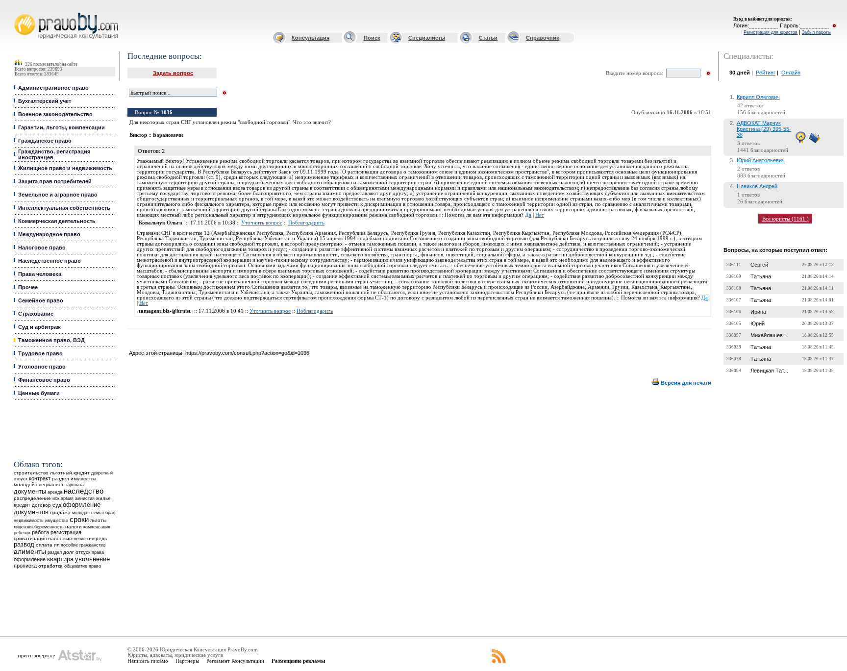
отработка (50, 566)
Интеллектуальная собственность (64, 208)
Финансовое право (44, 380)
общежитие (75, 566)
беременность (49, 526)
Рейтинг (765, 72)
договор (41, 505)
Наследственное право (49, 261)
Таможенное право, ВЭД (51, 340)
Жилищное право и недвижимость (65, 168)
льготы (98, 520)
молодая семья (88, 512)
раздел (55, 552)
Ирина (758, 312)
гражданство (92, 545)
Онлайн (790, 72)
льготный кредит (70, 472)
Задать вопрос (173, 73)
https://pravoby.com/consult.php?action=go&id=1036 (247, 353)
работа (40, 532)
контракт (39, 478)
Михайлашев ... (769, 335)
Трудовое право (40, 353)
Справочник (542, 38)
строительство (31, 472)
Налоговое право (42, 247)
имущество (56, 520)
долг (68, 552)
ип (56, 544)
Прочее (28, 287)
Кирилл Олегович (758, 97)
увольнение (92, 559)
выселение (74, 538)
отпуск (82, 552)
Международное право (49, 234)
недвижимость (29, 520)
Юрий (757, 323)
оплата (44, 544)
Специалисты (426, 38)
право (95, 566)
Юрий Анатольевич (761, 160)
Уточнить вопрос (261, 222)
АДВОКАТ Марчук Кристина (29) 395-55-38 (764, 129)
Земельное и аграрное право (58, 195)
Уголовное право (42, 367)
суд (56, 505)
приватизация (30, 538)
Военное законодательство (55, 114)
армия (67, 498)
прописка (25, 566)
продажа (60, 512)
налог (55, 538)
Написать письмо (147, 661)
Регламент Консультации (235, 661)
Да (528, 215)
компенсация (96, 526)
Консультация (310, 38)
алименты (30, 551)
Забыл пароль (816, 32)
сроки (79, 519)
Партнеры (187, 661)
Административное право (53, 88)
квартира (60, 559)
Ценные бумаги (39, 393)
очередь (97, 538)
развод (24, 544)
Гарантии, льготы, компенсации (61, 127)
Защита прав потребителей (55, 181)
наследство (83, 491)
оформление (30, 559)
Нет (539, 215)
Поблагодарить (306, 222)
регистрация (65, 532)
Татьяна (760, 276)
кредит (22, 505)
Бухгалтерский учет (44, 101)
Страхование (35, 314)
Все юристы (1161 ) (785, 219)
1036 (167, 112)
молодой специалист (39, 484)
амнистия (85, 498)
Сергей (759, 265)
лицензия (23, 526)
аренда (55, 492)
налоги (73, 526)
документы (30, 491)
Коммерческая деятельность (57, 221)
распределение (32, 498)
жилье (103, 498)
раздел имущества (74, 478)
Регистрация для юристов (770, 32)
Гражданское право (45, 141)
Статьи (488, 38)
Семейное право (40, 300)
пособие (69, 545)
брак (110, 512)
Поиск (372, 38)
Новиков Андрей (757, 186)
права (98, 552)
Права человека (39, 274)
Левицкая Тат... (769, 370)
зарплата (74, 484)
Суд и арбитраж (39, 327)
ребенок (22, 532)
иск (55, 498)
